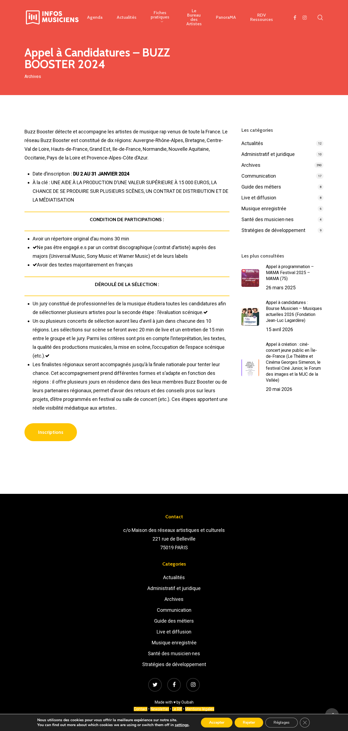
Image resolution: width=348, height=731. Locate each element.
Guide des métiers (261, 187)
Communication (258, 176)
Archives (32, 76)
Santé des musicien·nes (267, 219)
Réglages (282, 722)
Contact (140, 709)
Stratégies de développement (273, 230)
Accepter (216, 722)
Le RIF (177, 709)
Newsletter (159, 709)
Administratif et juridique (268, 154)
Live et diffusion (258, 197)
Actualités (252, 143)
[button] (50, 432)
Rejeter (249, 722)
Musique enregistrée (263, 208)
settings (182, 725)
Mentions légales (199, 709)
